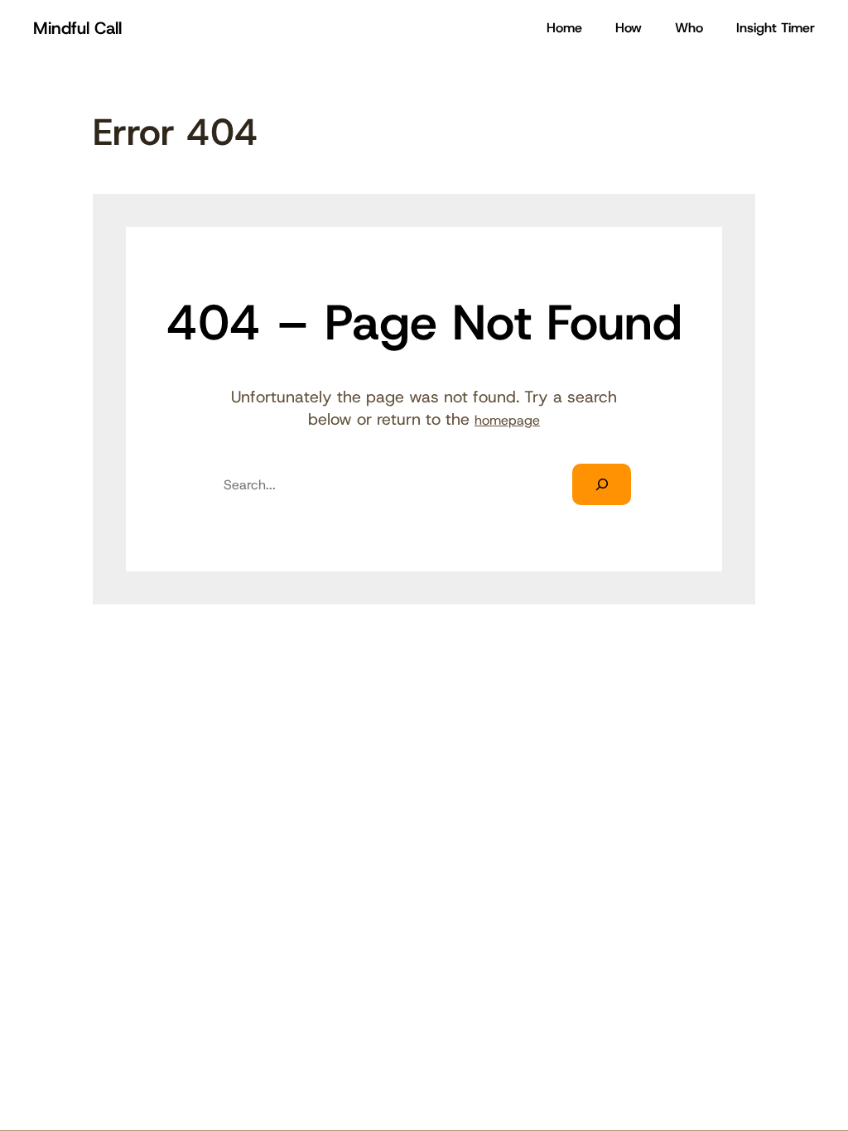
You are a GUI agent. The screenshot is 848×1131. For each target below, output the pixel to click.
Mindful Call (77, 28)
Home (564, 28)
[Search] (601, 484)
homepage (507, 420)
